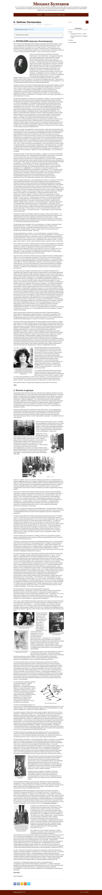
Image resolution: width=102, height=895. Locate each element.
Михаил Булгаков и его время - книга (55, 15)
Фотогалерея (72, 42)
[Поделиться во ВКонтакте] (18, 883)
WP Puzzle (86, 892)
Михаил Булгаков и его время (21, 29)
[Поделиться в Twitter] (28, 883)
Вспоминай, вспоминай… (50, 803)
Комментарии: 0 (39, 24)
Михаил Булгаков (51, 4)
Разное (71, 40)
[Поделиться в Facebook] (15, 883)
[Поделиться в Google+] (25, 883)
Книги (70, 32)
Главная (39, 15)
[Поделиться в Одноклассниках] (21, 883)
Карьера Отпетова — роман (78, 33)
